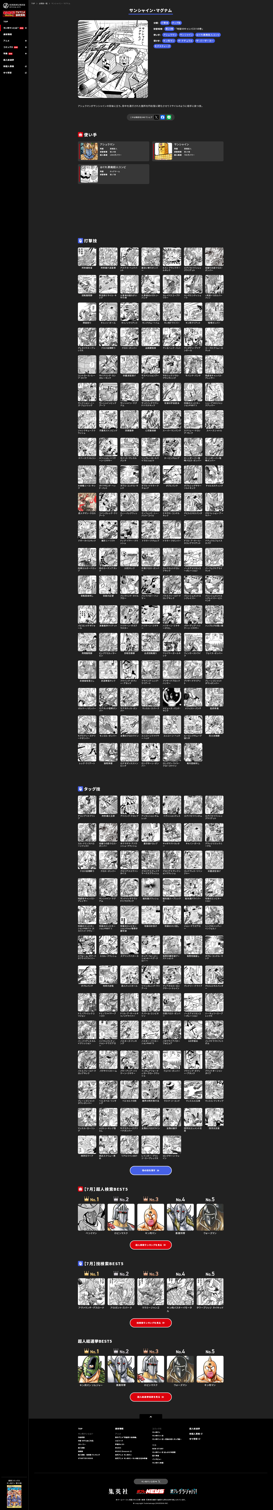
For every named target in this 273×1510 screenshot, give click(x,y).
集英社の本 (11, 1497)
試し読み (10, 1491)
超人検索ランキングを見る (149, 1244)
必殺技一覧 (43, 3)
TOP (33, 3)
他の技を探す (148, 1170)
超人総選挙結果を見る (148, 1396)
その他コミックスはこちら (13, 1503)
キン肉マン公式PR (149, 1481)
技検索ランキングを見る (149, 1322)
